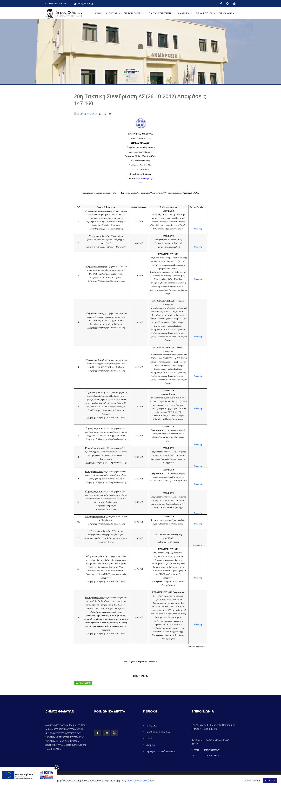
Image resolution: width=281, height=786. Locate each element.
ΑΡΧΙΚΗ (99, 13)
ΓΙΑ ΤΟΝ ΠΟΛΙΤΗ (133, 13)
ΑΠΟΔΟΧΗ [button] (270, 780)
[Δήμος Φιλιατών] (64, 14)
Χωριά (149, 738)
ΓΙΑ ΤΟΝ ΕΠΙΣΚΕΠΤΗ (159, 13)
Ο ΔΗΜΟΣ (111, 13)
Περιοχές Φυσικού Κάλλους (160, 751)
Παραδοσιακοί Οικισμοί (158, 731)
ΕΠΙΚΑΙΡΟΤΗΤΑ (204, 13)
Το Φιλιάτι (151, 725)
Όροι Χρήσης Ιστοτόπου (140, 780)
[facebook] (221, 3)
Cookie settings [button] (252, 780)
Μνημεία (150, 744)
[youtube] (234, 3)
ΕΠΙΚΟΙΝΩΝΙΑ (226, 13)
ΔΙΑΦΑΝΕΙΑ (183, 13)
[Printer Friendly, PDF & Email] (83, 682)
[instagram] (227, 3)
